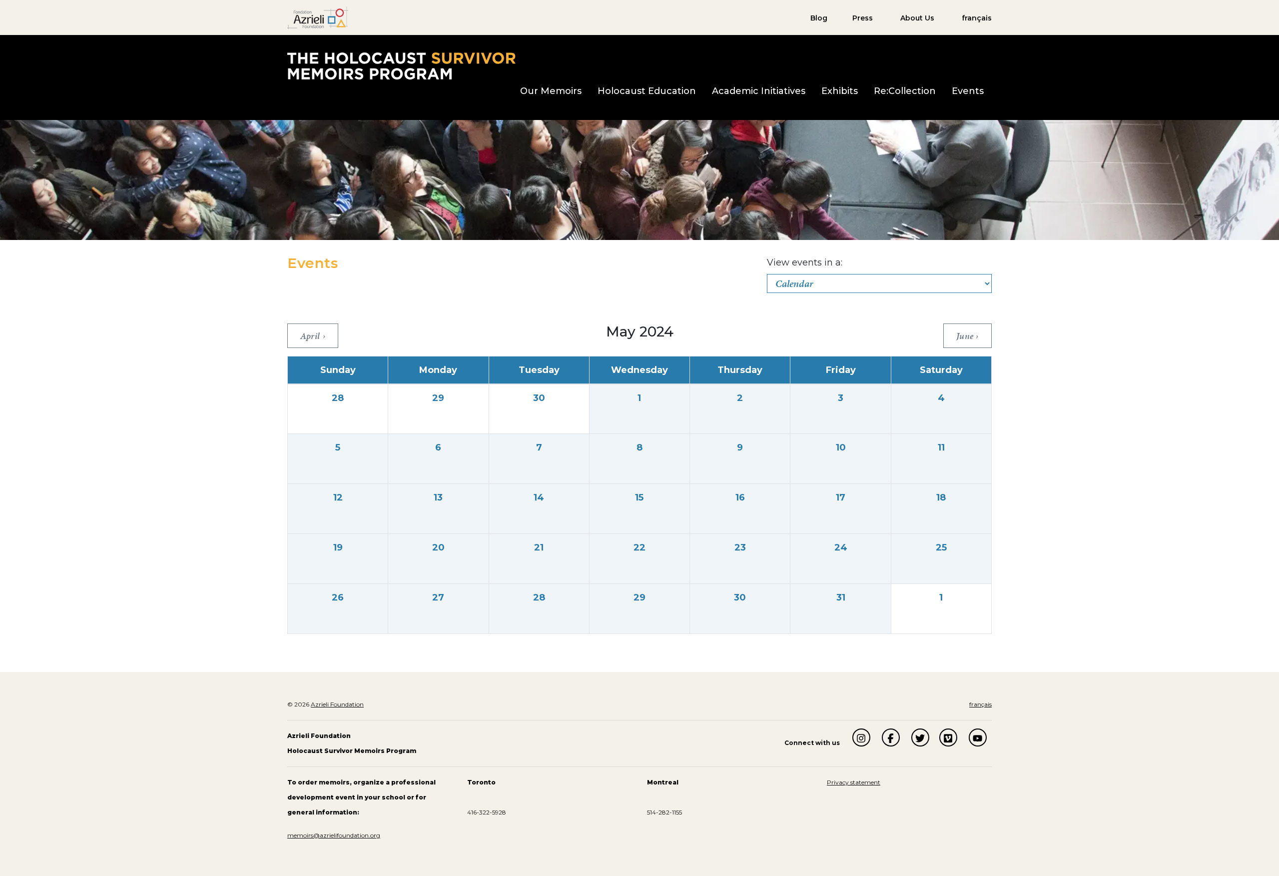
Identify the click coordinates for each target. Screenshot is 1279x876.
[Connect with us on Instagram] (861, 737)
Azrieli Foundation (337, 704)
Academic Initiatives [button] (758, 91)
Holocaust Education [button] (647, 91)
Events (968, 91)
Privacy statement (853, 782)
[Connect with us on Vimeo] (948, 737)
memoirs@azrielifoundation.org (333, 835)
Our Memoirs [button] (551, 91)
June (966, 336)
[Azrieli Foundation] (317, 17)
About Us (917, 18)
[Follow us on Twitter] (920, 737)
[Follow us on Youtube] (978, 737)
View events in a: (804, 262)
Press (862, 18)
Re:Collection (905, 91)
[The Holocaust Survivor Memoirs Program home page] (401, 65)
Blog (818, 18)
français (977, 18)
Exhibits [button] (839, 91)
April (311, 336)
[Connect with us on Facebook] (891, 737)
